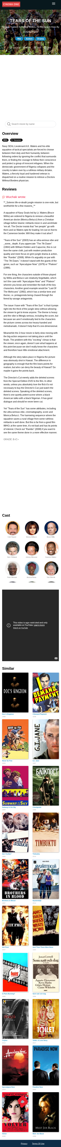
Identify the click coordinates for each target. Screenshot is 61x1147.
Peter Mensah (12, 577)
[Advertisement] (30, 86)
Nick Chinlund (12, 557)
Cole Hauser (12, 537)
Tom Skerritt (51, 577)
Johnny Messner (31, 557)
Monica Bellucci (31, 537)
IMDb (5, 140)
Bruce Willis (51, 537)
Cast (6, 515)
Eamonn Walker (50, 557)
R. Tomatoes (16, 140)
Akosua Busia (31, 577)
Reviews (9, 189)
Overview (10, 133)
